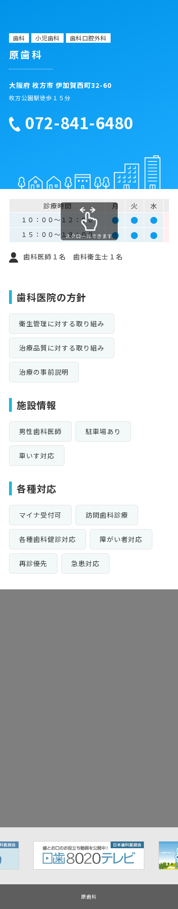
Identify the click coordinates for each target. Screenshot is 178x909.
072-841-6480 (79, 123)
